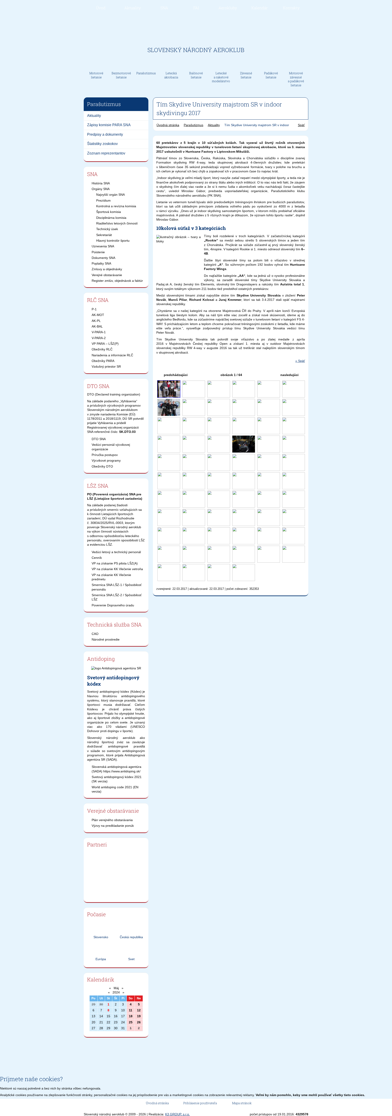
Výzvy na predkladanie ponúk (113, 825)
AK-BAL (97, 326)
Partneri (97, 844)
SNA (164, 7)
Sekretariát (104, 235)
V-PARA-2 (99, 338)
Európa (101, 959)
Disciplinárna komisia (111, 217)
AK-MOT (98, 315)
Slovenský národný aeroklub (196, 50)
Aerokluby (227, 7)
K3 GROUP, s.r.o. (177, 1114)
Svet (131, 959)
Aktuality (132, 7)
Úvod (100, 7)
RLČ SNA (98, 299)
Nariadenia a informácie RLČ (112, 355)
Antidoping (101, 658)
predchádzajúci (175, 375)
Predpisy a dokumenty (105, 134)
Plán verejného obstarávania (112, 820)
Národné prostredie (106, 639)
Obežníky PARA (103, 361)
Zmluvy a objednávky (107, 269)
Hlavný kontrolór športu (113, 240)
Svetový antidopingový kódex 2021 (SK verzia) (117, 779)
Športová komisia (108, 212)
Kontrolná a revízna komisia (116, 206)
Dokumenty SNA (103, 258)
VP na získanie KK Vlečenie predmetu (111, 577)
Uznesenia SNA (103, 246)
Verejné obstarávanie (107, 275)
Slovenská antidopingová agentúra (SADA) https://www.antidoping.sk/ (116, 769)
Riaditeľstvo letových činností (117, 223)
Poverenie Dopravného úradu (113, 605)
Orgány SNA (101, 189)
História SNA (101, 183)
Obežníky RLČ (102, 349)
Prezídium (103, 200)
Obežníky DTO (102, 466)
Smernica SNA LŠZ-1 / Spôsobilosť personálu (117, 587)
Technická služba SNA (114, 624)
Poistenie (98, 252)
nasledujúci (289, 375)
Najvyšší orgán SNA (110, 194)
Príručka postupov (105, 455)
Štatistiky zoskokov (102, 144)
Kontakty (291, 7)
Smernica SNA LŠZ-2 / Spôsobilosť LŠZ (117, 597)
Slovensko (100, 937)
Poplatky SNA (101, 263)
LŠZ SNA (97, 485)
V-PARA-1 (99, 332)
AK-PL (96, 321)
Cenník (97, 557)
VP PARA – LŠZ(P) (105, 343)
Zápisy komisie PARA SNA (109, 125)
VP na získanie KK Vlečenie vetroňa (117, 569)
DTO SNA (98, 386)
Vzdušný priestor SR (106, 366)
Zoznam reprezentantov (106, 153)
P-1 (94, 309)
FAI (196, 7)
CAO (95, 634)
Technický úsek (107, 229)
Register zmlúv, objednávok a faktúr (117, 280)
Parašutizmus (193, 125)
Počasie (96, 914)
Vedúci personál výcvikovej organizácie (111, 447)
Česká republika (131, 937)
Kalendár (259, 7)
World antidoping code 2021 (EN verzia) (115, 789)
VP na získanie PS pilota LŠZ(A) (115, 563)
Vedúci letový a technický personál (116, 552)
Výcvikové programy (106, 460)
